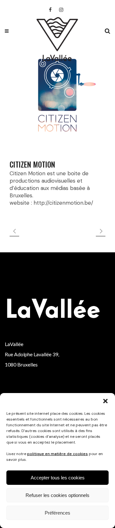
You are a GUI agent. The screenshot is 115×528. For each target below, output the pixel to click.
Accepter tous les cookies (58, 477)
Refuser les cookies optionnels (57, 495)
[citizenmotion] (57, 95)
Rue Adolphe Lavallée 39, (32, 354)
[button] (105, 401)
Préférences (57, 513)
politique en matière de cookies (57, 453)
